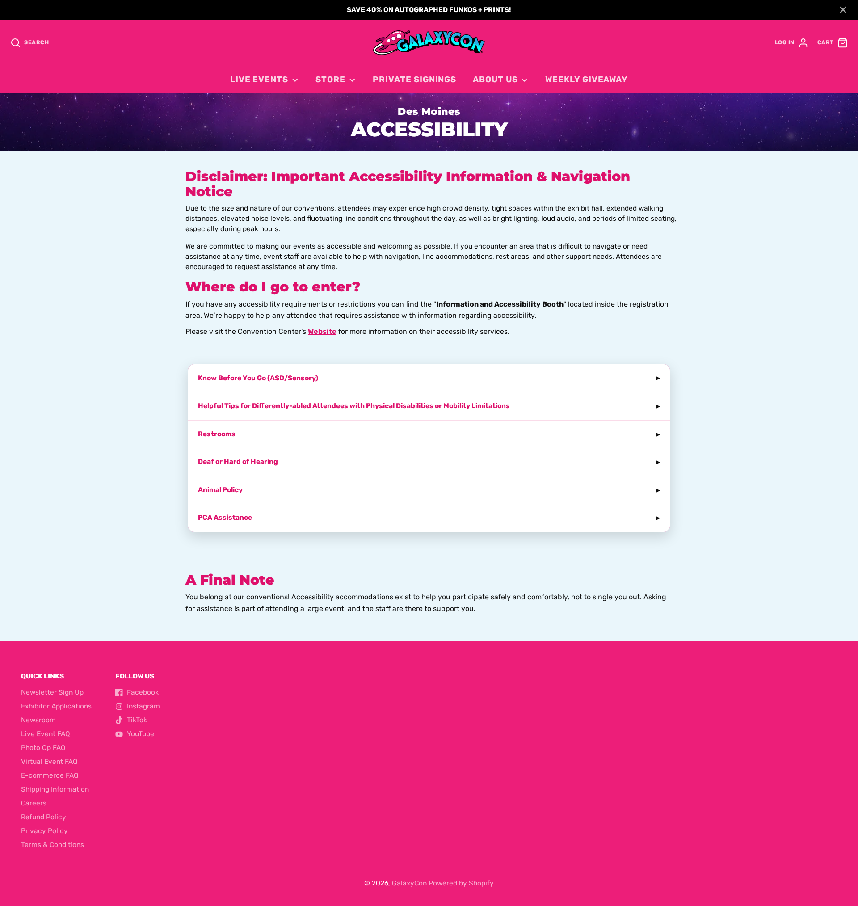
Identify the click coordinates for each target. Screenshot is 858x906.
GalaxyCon (409, 883)
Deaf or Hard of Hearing (238, 462)
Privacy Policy (44, 831)
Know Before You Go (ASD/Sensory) (258, 378)
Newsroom (38, 720)
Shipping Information (55, 789)
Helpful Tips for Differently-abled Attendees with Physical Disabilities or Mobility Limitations (354, 406)
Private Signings (414, 79)
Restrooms (217, 434)
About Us (495, 79)
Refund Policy (43, 817)
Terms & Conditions (52, 845)
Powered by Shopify (461, 883)
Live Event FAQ (45, 734)
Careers (33, 803)
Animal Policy (220, 490)
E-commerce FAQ (50, 775)
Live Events (259, 79)
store (330, 79)
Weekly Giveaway (586, 79)
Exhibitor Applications (56, 706)
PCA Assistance (225, 518)
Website (322, 331)
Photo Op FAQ (43, 748)
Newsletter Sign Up (52, 692)
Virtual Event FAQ (49, 762)
